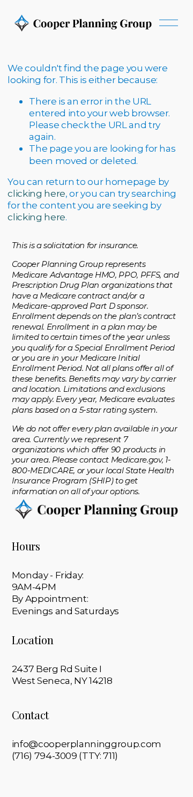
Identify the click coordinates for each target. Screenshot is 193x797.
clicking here (36, 193)
